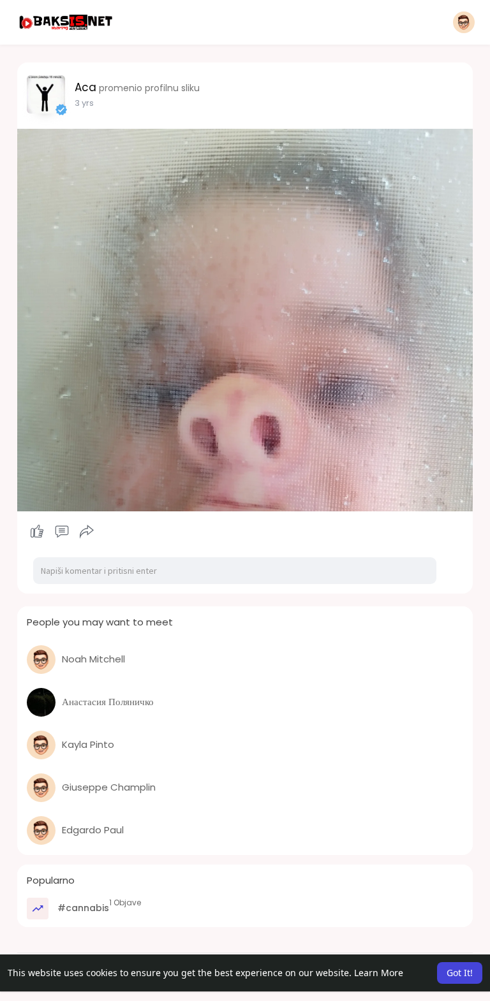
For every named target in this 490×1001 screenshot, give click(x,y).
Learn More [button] (378, 973)
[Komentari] (62, 532)
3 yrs (84, 103)
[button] (463, 22)
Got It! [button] (460, 973)
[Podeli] (87, 532)
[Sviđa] (62, 532)
